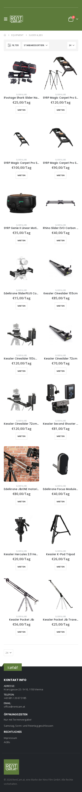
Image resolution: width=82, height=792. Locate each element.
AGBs (7, 742)
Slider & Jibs (21, 94)
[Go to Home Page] (5, 35)
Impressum (10, 738)
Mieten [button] (21, 109)
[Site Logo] (17, 19)
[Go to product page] (21, 72)
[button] (7, 19)
